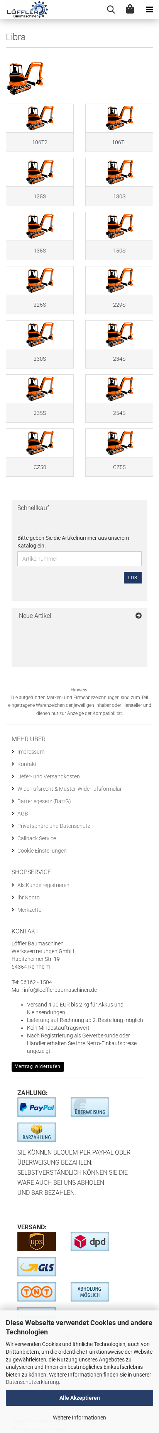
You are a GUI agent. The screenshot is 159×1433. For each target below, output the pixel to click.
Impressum (30, 752)
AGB (22, 813)
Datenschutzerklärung (32, 1382)
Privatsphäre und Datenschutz (53, 826)
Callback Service (36, 838)
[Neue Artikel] (138, 616)
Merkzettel (29, 910)
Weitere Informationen (79, 1417)
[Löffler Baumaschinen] (24, 9)
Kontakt (27, 764)
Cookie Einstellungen (42, 851)
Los (132, 577)
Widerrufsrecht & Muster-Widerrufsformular (69, 789)
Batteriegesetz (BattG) (44, 801)
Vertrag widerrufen (38, 1066)
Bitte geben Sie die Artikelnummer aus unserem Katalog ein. (73, 542)
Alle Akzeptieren (79, 1398)
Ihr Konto (28, 897)
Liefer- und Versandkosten (48, 776)
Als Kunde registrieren (43, 885)
